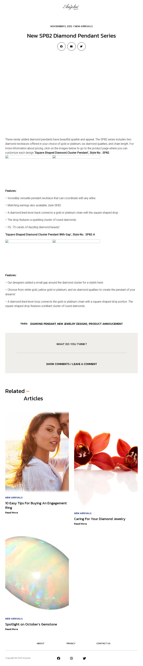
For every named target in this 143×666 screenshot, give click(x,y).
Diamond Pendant (43, 324)
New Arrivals (84, 26)
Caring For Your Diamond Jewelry (99, 518)
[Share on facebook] (61, 46)
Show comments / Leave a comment (71, 364)
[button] (6, 7)
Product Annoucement (106, 324)
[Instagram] (71, 658)
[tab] (71, 364)
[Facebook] (58, 658)
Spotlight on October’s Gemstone (31, 624)
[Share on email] (71, 46)
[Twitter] (84, 658)
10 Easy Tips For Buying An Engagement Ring (36, 505)
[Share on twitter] (81, 46)
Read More (11, 512)
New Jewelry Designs (72, 324)
